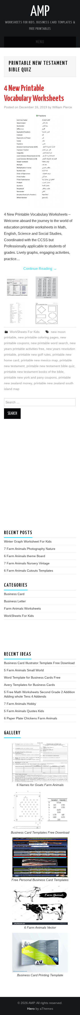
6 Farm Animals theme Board (24, 556)
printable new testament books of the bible (34, 371)
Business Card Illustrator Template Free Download (39, 663)
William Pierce (62, 107)
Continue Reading (40, 269)
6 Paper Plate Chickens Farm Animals (30, 718)
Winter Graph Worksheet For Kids (28, 541)
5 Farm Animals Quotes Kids (24, 711)
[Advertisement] (40, 476)
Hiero (31, 1008)
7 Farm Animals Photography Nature (29, 548)
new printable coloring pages (38, 337)
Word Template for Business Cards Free (32, 677)
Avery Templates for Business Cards (29, 685)
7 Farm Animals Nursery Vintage (27, 563)
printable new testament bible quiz (50, 366)
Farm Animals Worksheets (22, 608)
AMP (40, 12)
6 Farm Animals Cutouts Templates (28, 570)
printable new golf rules (34, 354)
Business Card (14, 594)
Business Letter (15, 601)
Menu (40, 42)
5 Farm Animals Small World (24, 670)
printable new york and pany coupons (30, 377)
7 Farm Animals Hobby (20, 703)
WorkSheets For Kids (25, 332)
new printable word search (49, 343)
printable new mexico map (39, 360)
